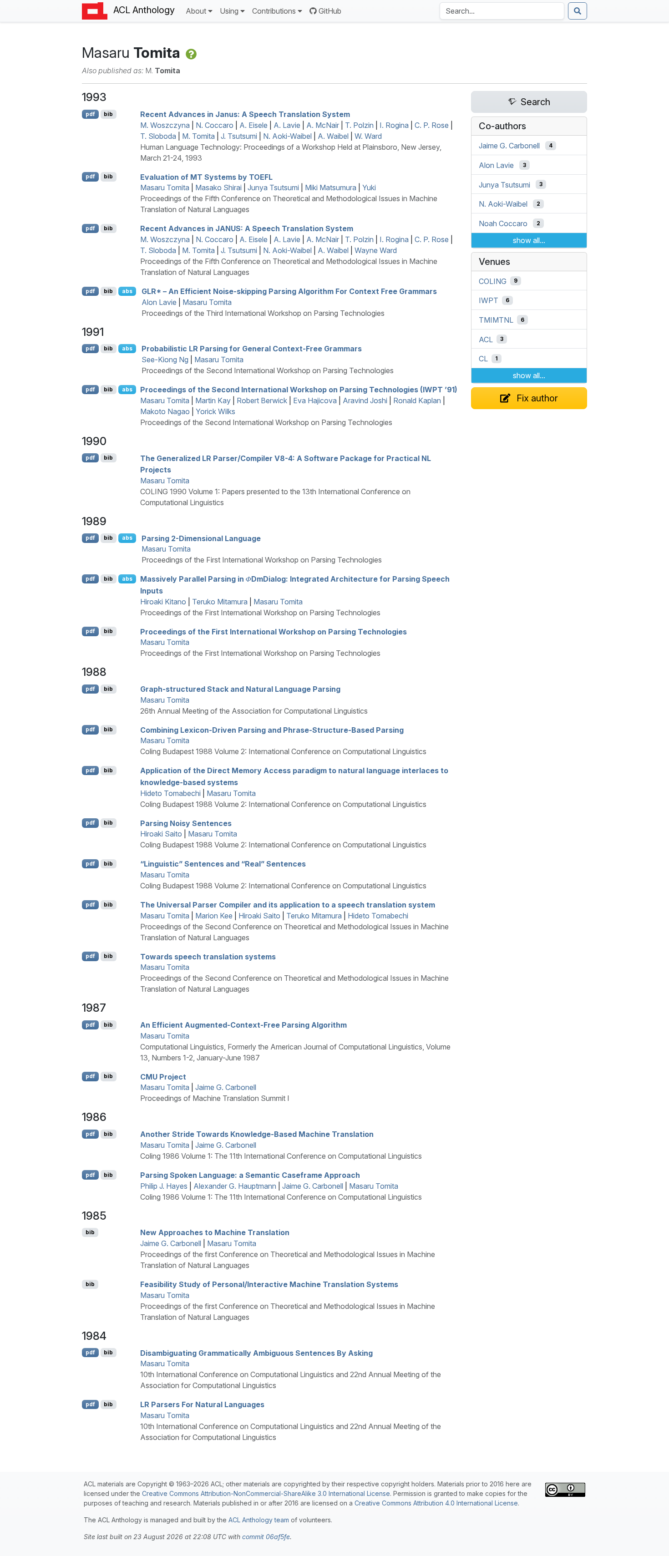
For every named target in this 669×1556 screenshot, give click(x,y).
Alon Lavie (159, 302)
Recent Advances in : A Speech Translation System (246, 228)
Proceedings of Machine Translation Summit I (214, 1098)
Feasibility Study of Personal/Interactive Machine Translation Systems (269, 1284)
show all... (529, 240)
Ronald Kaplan (417, 400)
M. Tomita (198, 136)
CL (483, 358)
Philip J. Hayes (164, 1186)
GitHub (330, 10)
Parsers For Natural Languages (202, 1404)
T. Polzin (359, 125)
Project (163, 1076)
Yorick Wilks (215, 411)
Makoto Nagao (165, 411)
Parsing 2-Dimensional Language (201, 537)
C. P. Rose (432, 125)
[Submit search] (577, 11)
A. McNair (322, 125)
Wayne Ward (376, 250)
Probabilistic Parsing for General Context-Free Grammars (252, 348)
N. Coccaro (214, 125)
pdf (90, 114)
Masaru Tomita (164, 187)
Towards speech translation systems (208, 956)
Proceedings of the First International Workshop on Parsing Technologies (262, 559)
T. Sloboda (158, 136)
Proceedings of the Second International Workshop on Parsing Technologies (268, 370)
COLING (493, 280)
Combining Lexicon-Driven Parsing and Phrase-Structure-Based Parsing (272, 729)
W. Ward (368, 136)
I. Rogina (394, 125)
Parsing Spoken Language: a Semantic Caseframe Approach (250, 1175)
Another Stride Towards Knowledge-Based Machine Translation (257, 1134)
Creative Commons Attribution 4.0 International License (436, 1503)
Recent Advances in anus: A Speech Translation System (245, 114)
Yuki (369, 187)
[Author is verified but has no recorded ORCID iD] (190, 52)
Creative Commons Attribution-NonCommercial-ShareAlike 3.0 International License (266, 1493)
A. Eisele (253, 125)
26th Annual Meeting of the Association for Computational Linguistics (254, 710)
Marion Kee (214, 915)
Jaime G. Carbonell (225, 1087)
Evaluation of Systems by (206, 176)
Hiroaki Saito (161, 833)
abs (127, 291)
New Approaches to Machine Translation (214, 1232)
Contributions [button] (274, 10)
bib (108, 114)
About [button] (196, 10)
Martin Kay (213, 400)
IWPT (488, 300)
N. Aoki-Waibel (287, 136)
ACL (486, 339)
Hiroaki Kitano (163, 601)
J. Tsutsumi (239, 136)
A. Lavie (287, 125)
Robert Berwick (262, 400)
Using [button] (229, 10)
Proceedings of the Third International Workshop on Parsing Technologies (263, 313)
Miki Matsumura (330, 187)
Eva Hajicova (315, 400)
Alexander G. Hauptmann (234, 1186)
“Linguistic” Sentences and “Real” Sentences (223, 863)
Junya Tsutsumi (273, 187)
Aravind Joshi (365, 400)
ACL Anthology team (258, 1520)
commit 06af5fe (266, 1537)
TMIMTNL (496, 319)
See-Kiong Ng (165, 359)
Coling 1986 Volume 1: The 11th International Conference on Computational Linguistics (281, 1156)
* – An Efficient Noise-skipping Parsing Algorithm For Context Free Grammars (289, 291)
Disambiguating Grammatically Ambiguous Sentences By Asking (256, 1352)
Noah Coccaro (503, 223)
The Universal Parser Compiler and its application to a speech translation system (287, 904)
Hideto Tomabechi (170, 793)
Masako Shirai (218, 187)
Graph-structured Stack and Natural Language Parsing (240, 689)
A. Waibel (333, 136)
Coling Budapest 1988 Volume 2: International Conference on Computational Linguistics (283, 751)
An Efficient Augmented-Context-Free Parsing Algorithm (243, 1024)
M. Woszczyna (165, 125)
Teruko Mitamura (220, 601)
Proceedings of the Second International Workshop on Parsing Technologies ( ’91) (298, 389)
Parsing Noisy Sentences (186, 822)
